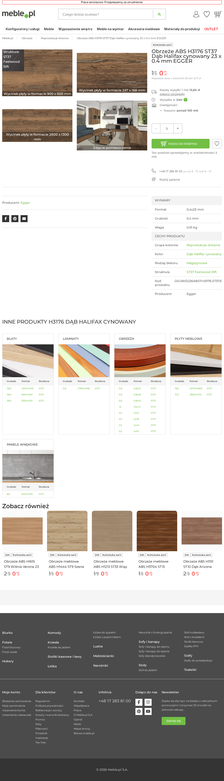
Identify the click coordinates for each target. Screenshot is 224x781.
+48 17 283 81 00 (115, 701)
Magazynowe (197, 263)
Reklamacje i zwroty (48, 710)
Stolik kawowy (193, 641)
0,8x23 (137, 388)
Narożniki (100, 666)
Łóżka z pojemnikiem (107, 637)
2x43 (136, 425)
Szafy (188, 655)
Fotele (7, 642)
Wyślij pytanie (169, 179)
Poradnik (41, 733)
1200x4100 (28, 388)
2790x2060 (84, 388)
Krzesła (53, 642)
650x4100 (27, 394)
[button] (217, 143)
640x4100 (27, 494)
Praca (77, 710)
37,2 (177, 394)
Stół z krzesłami (194, 637)
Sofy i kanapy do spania (154, 651)
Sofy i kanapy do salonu (154, 646)
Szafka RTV (191, 646)
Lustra (98, 646)
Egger (25, 203)
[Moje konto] (196, 14)
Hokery (8, 661)
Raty (38, 724)
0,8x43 (137, 400)
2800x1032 (196, 394)
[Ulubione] (207, 14)
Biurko (7, 633)
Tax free (40, 742)
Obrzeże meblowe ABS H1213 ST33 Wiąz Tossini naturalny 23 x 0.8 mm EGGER (111, 564)
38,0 (9, 388)
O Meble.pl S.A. (83, 714)
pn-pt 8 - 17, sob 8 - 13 (185, 171)
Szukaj (159, 14)
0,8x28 (137, 394)
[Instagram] (148, 702)
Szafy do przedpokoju (198, 660)
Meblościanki (103, 656)
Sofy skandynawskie (152, 655)
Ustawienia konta (13, 710)
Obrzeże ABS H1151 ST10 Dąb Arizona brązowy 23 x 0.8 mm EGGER (200, 564)
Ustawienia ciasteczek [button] (16, 714)
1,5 (120, 406)
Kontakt (79, 701)
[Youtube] (148, 711)
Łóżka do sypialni (104, 632)
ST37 (41, 388)
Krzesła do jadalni (59, 647)
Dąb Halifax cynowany (204, 254)
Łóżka (52, 666)
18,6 (177, 388)
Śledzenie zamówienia (16, 701)
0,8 (64, 388)
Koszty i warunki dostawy (52, 714)
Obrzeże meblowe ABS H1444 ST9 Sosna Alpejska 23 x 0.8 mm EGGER (66, 564)
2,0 (120, 412)
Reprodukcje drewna (203, 245)
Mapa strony (82, 728)
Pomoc (40, 719)
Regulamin (42, 701)
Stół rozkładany (194, 632)
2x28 (136, 419)
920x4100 (27, 400)
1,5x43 (137, 406)
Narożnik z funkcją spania (155, 632)
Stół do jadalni (148, 670)
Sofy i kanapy (149, 642)
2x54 (136, 431)
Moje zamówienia (13, 705)
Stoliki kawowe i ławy (65, 657)
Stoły (143, 665)
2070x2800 (196, 388)
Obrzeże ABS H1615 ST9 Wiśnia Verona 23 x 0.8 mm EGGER (21, 564)
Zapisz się (173, 721)
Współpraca (81, 705)
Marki (77, 724)
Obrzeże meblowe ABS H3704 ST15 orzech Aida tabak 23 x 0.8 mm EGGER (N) (156, 564)
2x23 (136, 412)
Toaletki (190, 670)
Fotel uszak (9, 652)
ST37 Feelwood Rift (202, 272)
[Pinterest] (138, 711)
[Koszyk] (218, 14)
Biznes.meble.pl (84, 733)
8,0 (8, 494)
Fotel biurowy (11, 647)
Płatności (41, 728)
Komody (54, 633)
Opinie (78, 719)
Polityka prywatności (49, 705)
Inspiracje (41, 737)
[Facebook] (138, 702)
